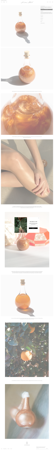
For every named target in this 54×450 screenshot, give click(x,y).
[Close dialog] (38, 218)
